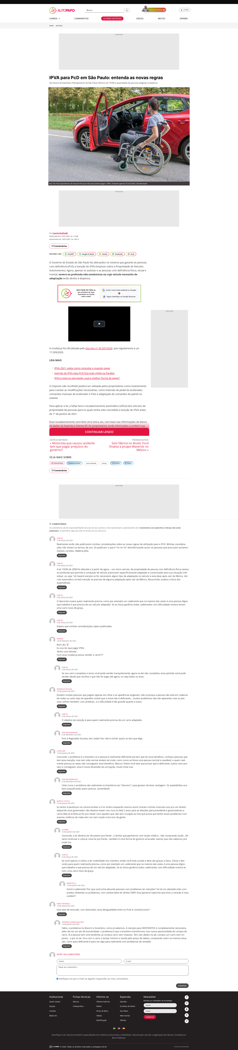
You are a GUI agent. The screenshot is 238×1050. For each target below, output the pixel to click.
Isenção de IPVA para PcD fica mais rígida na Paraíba (84, 373)
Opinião (123, 1001)
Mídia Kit (53, 1015)
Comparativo (78, 1006)
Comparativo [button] (81, 18)
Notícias (59, 26)
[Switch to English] (119, 1028)
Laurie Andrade (60, 233)
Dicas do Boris (102, 1011)
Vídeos (129, 463)
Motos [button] (161, 18)
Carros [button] (53, 18)
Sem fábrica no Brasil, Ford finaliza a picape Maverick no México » (129, 446)
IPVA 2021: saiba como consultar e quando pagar (82, 368)
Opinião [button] (184, 18)
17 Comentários (59, 246)
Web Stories (125, 1015)
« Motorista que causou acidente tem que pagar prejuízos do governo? (72, 446)
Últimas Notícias (103, 1001)
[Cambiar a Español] (123, 1028)
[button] (127, 10)
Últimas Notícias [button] (112, 18)
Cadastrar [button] (150, 1017)
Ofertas (123, 1020)
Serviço (104, 463)
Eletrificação (101, 1020)
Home (51, 26)
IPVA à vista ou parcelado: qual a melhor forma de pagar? (87, 378)
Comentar (182, 985)
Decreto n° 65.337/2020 (99, 348)
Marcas (76, 1001)
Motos (99, 1006)
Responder (61, 555)
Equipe (52, 1006)
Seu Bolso (116, 463)
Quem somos (54, 1001)
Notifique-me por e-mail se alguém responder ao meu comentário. (93, 978)
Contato (52, 1011)
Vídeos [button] (139, 18)
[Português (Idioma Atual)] (114, 1028)
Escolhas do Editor (74, 463)
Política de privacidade (181, 1047)
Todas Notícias (58, 463)
